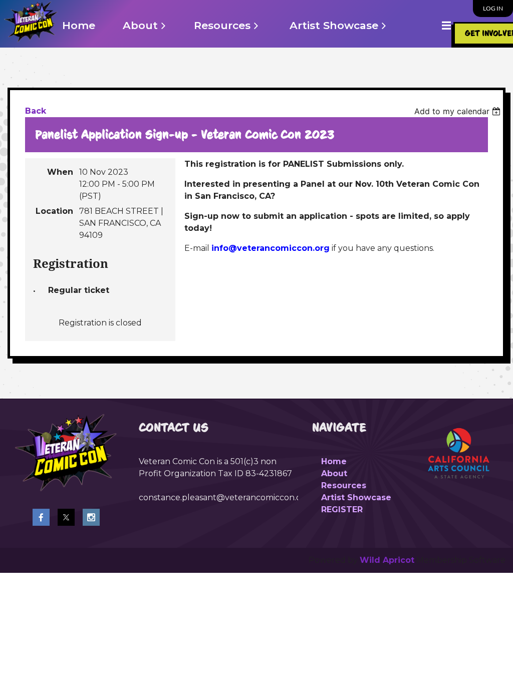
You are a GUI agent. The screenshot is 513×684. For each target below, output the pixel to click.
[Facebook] (41, 517)
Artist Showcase (356, 497)
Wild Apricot (387, 560)
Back (35, 111)
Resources (343, 485)
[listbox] (458, 111)
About (334, 473)
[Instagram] (91, 517)
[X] (66, 517)
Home (334, 461)
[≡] (436, 25)
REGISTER (342, 509)
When (60, 172)
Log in (493, 8)
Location (54, 211)
